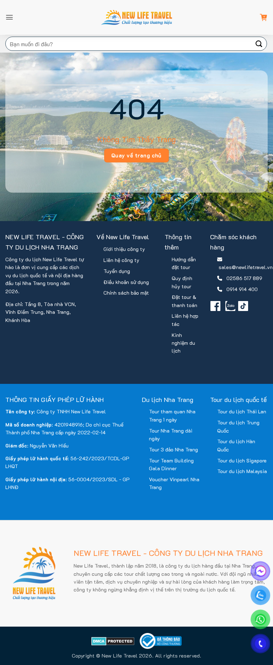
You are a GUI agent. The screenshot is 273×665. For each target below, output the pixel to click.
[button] (9, 17)
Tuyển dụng (116, 271)
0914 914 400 (242, 289)
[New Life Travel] (136, 17)
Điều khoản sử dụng (126, 282)
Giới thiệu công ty (124, 249)
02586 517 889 (244, 278)
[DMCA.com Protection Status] (112, 641)
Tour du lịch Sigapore (242, 460)
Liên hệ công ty (121, 260)
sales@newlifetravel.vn (246, 267)
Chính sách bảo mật (126, 292)
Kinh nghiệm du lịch (183, 343)
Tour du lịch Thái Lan (241, 411)
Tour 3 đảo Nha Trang (173, 449)
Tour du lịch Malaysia (242, 471)
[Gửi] (259, 43)
